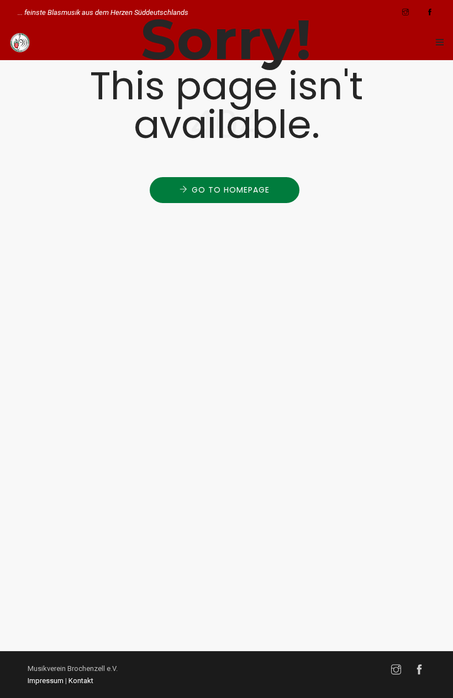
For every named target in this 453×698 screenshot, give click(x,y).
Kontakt (81, 680)
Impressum (46, 680)
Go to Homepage (231, 189)
